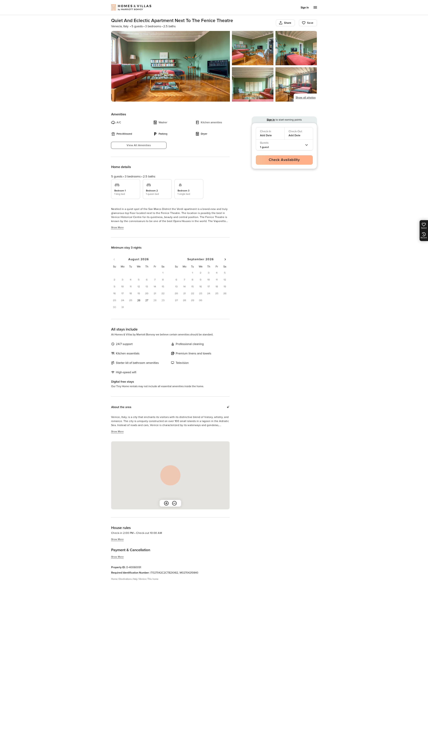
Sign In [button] (305, 7)
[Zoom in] (166, 503)
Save (310, 23)
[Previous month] (114, 259)
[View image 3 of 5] (296, 48)
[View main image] (170, 66)
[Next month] (225, 259)
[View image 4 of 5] (252, 84)
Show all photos (306, 97)
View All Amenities (139, 145)
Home (114, 579)
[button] (138, 300)
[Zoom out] (174, 503)
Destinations (125, 579)
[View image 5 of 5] (296, 84)
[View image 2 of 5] (252, 48)
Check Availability (284, 160)
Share (287, 23)
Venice (142, 579)
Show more (117, 227)
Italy (135, 579)
